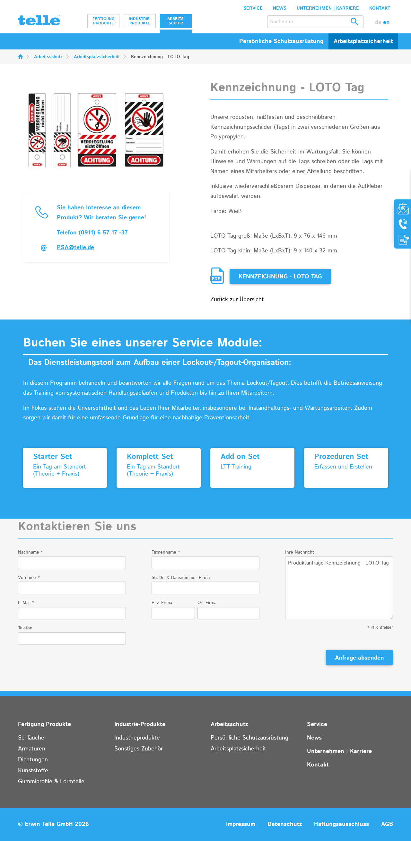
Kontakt (379, 8)
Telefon (25, 628)
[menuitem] (103, 21)
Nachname (30, 552)
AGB (387, 824)
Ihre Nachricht (299, 552)
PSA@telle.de (75, 247)
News (279, 8)
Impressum (240, 824)
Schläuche (31, 738)
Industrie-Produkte (140, 21)
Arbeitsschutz (176, 21)
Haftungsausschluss (341, 824)
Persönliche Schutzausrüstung (249, 738)
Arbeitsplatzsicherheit (97, 57)
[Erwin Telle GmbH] (39, 22)
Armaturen (31, 749)
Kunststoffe (33, 771)
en (386, 22)
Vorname (28, 577)
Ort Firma (206, 603)
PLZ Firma (162, 603)
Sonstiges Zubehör (138, 749)
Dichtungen (33, 760)
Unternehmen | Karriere (328, 8)
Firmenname (166, 552)
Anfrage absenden (359, 658)
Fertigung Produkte (103, 21)
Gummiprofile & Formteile (51, 781)
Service (253, 8)
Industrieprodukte (137, 738)
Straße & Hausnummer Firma (181, 577)
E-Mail (26, 603)
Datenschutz (284, 824)
